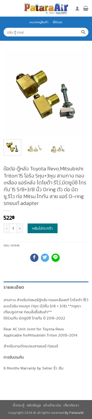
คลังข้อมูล (34, 405)
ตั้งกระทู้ (19, 405)
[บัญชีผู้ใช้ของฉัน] (77, 8)
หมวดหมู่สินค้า (38, 22)
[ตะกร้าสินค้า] (85, 8)
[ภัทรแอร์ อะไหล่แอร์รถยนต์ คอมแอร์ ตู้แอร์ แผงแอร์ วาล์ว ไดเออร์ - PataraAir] (46, 8)
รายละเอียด (14, 287)
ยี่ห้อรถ (57, 22)
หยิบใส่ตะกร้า (42, 228)
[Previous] (11, 92)
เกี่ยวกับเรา (71, 405)
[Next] (81, 92)
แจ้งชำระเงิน (52, 405)
